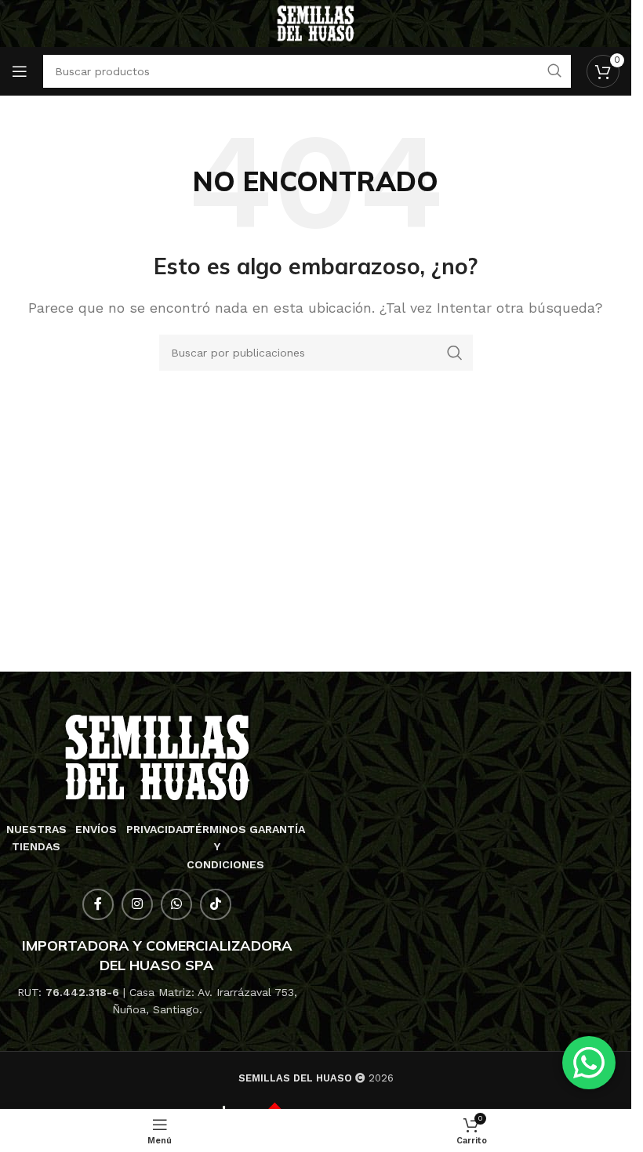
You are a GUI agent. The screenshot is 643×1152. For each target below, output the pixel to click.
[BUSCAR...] (455, 353)
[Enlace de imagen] (157, 756)
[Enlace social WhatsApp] (176, 904)
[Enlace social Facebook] (98, 904)
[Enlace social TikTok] (215, 904)
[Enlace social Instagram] (137, 904)
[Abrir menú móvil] (19, 71)
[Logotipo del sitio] (315, 22)
